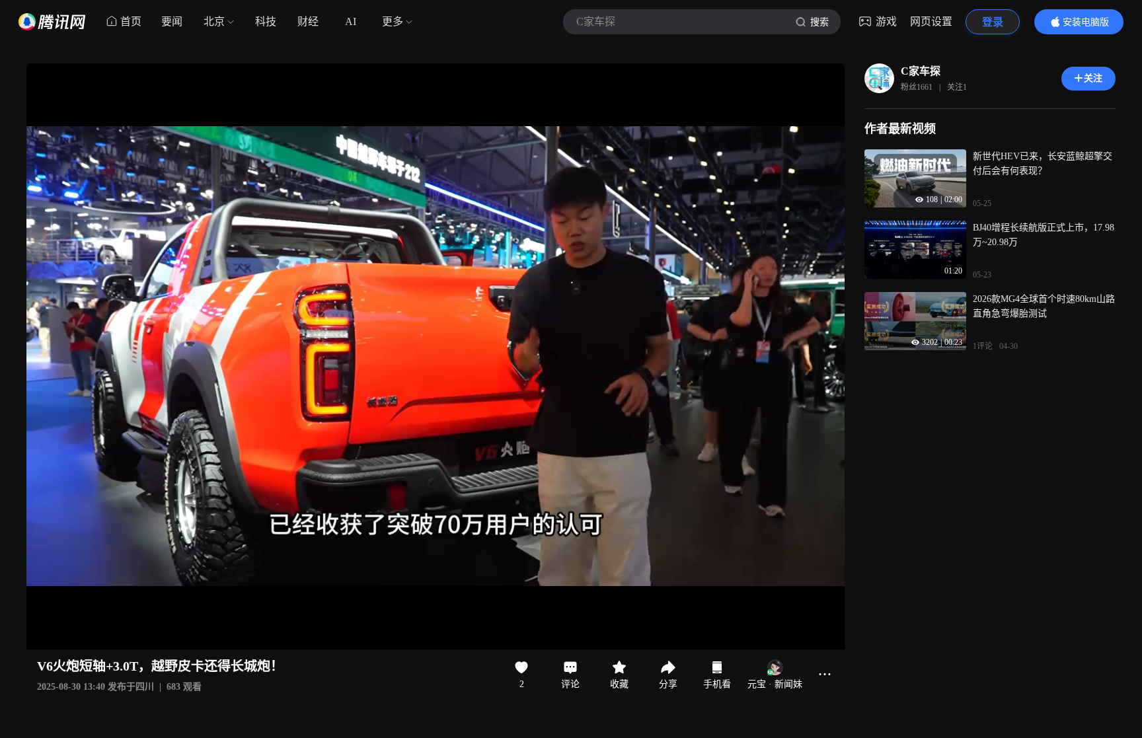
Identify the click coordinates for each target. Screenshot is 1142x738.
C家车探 (920, 71)
